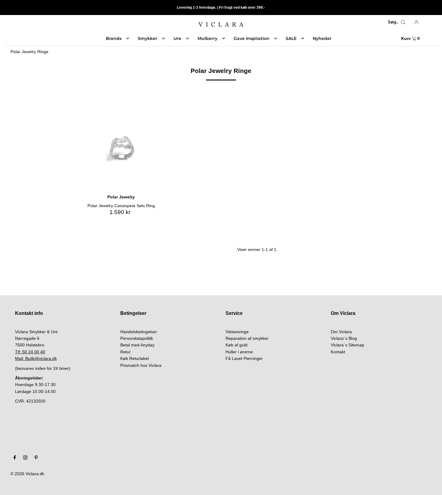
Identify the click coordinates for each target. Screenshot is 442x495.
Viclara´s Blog (344, 338)
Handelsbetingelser (138, 331)
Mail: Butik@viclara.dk (36, 358)
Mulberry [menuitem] (207, 38)
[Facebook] (15, 458)
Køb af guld (236, 345)
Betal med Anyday (137, 345)
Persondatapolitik (136, 338)
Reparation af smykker (247, 338)
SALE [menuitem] (291, 38)
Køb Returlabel (134, 358)
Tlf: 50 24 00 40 (30, 351)
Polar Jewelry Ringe (29, 51)
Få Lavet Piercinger (244, 358)
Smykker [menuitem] (147, 38)
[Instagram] (25, 458)
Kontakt (338, 351)
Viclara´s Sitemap (347, 345)
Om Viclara (341, 331)
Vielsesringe (237, 331)
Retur (125, 351)
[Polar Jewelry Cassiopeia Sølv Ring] (121, 148)
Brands (113, 38)
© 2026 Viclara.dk (27, 473)
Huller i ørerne (239, 351)
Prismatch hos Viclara (140, 365)
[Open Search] (403, 22)
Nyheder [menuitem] (322, 38)
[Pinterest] (36, 458)
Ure (177, 38)
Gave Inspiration (251, 38)
